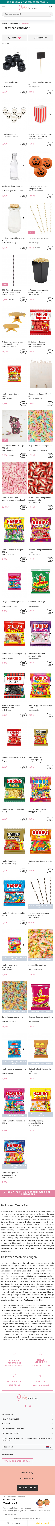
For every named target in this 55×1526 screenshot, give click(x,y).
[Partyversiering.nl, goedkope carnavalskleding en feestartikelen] (27, 5)
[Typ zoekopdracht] (49, 14)
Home (5, 23)
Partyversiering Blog (33, 1300)
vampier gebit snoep (17, 1240)
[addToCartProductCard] (23, 92)
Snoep (5, 1326)
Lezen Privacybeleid (10, 1514)
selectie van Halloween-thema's (17, 1268)
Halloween (14, 23)
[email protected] (40, 1385)
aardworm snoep (36, 1240)
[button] (27, 1447)
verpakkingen (7, 1227)
